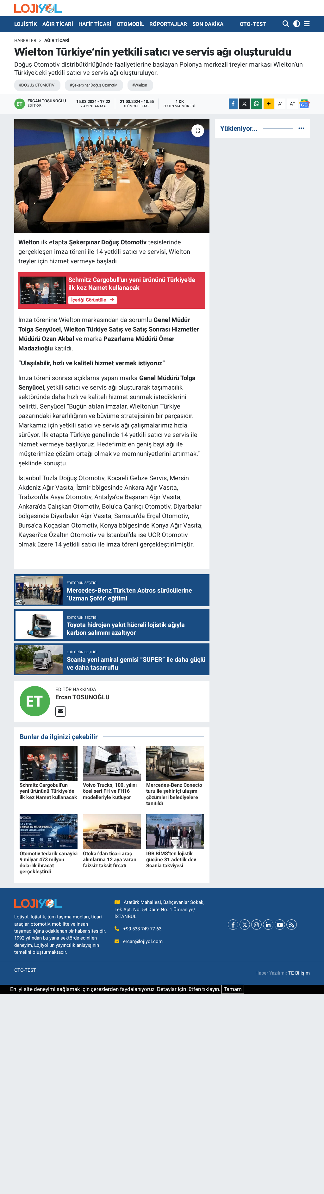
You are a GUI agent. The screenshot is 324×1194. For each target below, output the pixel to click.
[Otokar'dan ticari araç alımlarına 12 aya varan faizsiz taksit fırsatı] (112, 831)
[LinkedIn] (268, 924)
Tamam (233, 989)
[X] (245, 924)
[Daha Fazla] (269, 104)
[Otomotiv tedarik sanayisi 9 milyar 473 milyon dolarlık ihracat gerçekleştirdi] (49, 831)
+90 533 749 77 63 (142, 929)
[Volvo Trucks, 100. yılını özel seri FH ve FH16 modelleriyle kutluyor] (112, 763)
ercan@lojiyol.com (143, 941)
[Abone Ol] (304, 103)
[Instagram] (256, 924)
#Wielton (139, 85)
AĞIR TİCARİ (57, 24)
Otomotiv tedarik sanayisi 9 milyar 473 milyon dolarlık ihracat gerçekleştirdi (49, 863)
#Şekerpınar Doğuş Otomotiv (93, 85)
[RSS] (291, 924)
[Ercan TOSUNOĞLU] (35, 701)
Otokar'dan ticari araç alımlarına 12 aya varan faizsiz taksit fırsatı (109, 860)
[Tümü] (301, 128)
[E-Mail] (60, 711)
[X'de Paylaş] (244, 104)
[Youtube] (280, 924)
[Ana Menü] (305, 24)
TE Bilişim (299, 973)
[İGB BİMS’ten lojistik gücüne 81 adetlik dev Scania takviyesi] (175, 831)
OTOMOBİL (130, 24)
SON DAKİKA (207, 24)
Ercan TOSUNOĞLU (82, 697)
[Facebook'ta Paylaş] (233, 104)
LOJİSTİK (25, 24)
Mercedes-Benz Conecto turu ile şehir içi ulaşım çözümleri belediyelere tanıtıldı (174, 794)
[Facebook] (233, 924)
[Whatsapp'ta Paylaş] (256, 104)
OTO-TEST (253, 24)
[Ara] (286, 24)
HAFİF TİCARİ (94, 24)
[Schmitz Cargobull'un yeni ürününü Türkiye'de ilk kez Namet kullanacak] (49, 763)
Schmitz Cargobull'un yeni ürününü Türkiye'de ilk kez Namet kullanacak (48, 791)
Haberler (25, 40)
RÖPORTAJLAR (168, 24)
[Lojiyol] (38, 8)
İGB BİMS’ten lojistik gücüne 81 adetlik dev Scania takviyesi (171, 860)
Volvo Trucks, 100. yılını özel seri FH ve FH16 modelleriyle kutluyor (110, 791)
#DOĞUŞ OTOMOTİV (36, 85)
